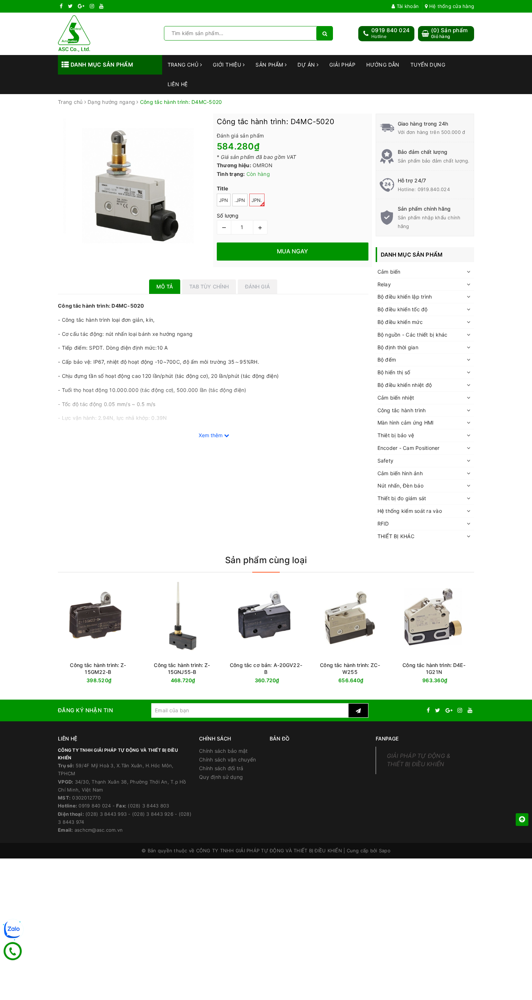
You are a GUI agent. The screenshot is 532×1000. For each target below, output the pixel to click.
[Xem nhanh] (472, 680)
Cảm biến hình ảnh (400, 473)
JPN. (257, 200)
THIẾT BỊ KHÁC (395, 536)
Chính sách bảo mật (223, 751)
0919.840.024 (434, 189)
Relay (384, 284)
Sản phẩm (270, 65)
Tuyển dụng (427, 65)
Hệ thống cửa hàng (451, 6)
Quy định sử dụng (221, 777)
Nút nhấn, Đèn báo (400, 485)
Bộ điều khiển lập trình (404, 297)
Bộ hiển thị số (393, 372)
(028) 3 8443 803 (148, 806)
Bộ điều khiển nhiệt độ (404, 385)
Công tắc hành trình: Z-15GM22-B (98, 668)
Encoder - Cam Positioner (408, 448)
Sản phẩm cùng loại (266, 560)
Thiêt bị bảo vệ (395, 435)
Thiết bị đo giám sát (401, 498)
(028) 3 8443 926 (152, 814)
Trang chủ (184, 65)
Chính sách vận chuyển (227, 759)
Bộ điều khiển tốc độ (402, 309)
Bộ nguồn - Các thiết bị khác (412, 335)
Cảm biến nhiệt (395, 397)
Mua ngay (112, 681)
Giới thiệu (228, 65)
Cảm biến (389, 272)
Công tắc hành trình (401, 410)
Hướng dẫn (383, 65)
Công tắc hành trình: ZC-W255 (350, 668)
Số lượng (227, 215)
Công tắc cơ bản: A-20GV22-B (266, 668)
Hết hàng (447, 681)
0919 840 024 (390, 30)
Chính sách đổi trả (221, 768)
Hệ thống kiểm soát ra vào (409, 511)
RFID (383, 523)
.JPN (240, 200)
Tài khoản (407, 6)
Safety (385, 460)
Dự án (307, 65)
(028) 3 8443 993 (106, 814)
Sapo (384, 850)
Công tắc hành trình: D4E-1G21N (433, 668)
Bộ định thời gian (397, 347)
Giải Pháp (342, 65)
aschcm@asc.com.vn (99, 830)
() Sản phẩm (449, 33)
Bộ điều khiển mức (400, 322)
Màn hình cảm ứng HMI (405, 422)
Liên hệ (178, 84)
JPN (223, 200)
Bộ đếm (386, 359)
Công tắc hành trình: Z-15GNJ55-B (182, 668)
